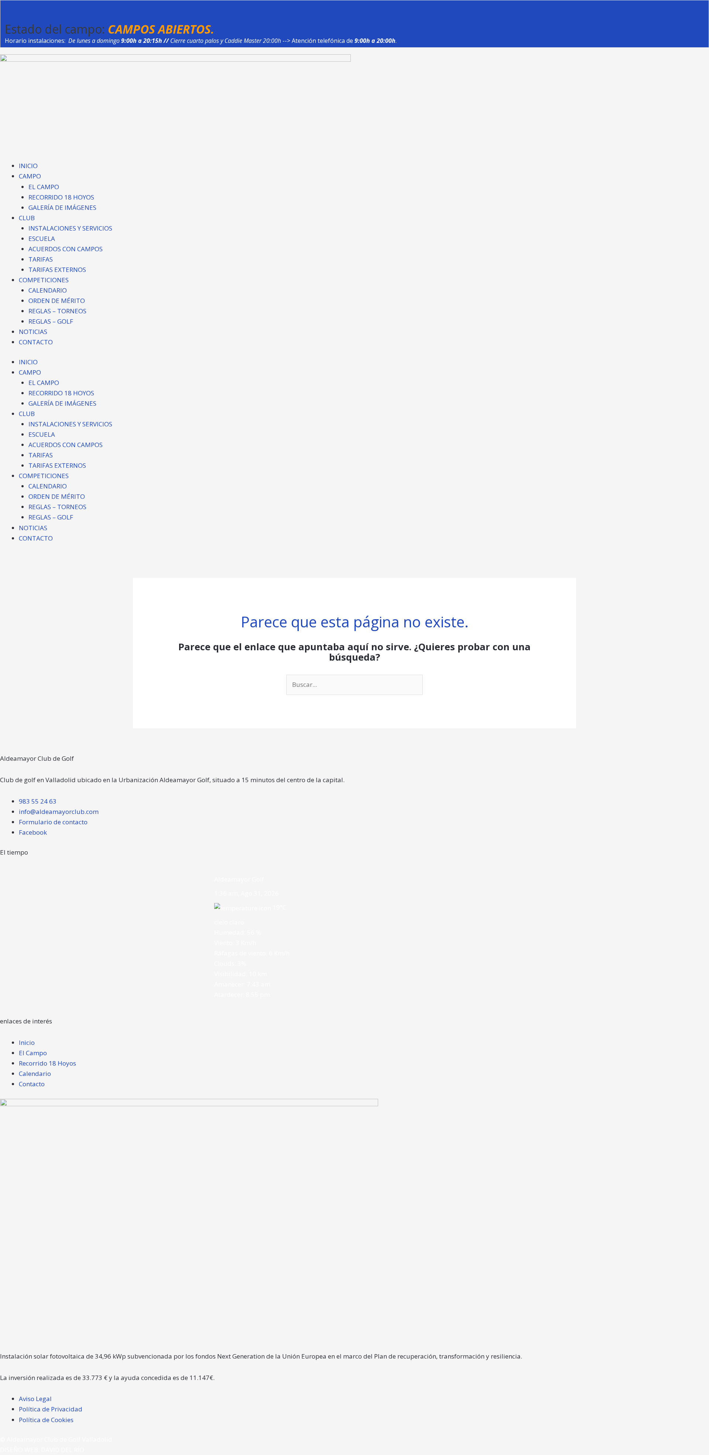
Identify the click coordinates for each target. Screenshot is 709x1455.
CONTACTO (36, 342)
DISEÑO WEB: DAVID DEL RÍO (42, 1449)
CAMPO (30, 176)
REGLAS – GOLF (50, 321)
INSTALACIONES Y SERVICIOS (70, 228)
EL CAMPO (43, 187)
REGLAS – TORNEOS (57, 311)
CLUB (27, 218)
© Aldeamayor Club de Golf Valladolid (56, 1439)
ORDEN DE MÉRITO (56, 300)
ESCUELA (41, 238)
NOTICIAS (33, 331)
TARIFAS (40, 259)
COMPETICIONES (44, 280)
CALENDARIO (47, 290)
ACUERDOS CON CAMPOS (65, 249)
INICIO (28, 165)
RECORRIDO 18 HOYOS (61, 197)
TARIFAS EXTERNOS (57, 269)
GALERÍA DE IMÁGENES (62, 207)
